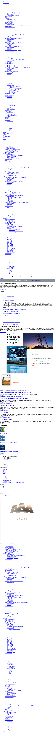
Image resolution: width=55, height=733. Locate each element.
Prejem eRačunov (10, 683)
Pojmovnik (6, 118)
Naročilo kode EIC (8, 111)
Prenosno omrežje (6, 3)
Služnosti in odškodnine (9, 22)
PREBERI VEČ (35, 365)
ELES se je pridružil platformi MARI (8, 300)
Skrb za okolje (9, 688)
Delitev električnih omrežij (6, 419)
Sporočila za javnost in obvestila (10, 712)
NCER (10, 130)
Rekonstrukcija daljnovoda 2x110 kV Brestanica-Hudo (14, 38)
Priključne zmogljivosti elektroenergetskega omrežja (15, 12)
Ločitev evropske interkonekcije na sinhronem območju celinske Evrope (16, 392)
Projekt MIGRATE (10, 108)
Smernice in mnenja (10, 24)
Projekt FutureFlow (10, 107)
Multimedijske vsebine (8, 717)
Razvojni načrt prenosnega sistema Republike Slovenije (8, 442)
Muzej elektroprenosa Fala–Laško (10, 7)
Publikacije (6, 718)
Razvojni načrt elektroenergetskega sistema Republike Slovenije (13, 482)
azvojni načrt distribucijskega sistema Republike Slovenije (10, 451)
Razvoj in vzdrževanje (6, 10)
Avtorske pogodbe (12, 700)
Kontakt (8, 707)
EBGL (10, 129)
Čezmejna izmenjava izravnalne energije (16, 83)
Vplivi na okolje (9, 55)
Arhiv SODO (9, 704)
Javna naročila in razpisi (7, 135)
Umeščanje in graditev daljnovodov (13, 172)
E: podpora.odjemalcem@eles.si (35, 280)
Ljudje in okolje (7, 18)
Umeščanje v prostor (8, 16)
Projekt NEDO (9, 98)
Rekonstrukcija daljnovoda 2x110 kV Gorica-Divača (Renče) (15, 34)
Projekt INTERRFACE (11, 105)
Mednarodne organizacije (11, 695)
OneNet (4, 473)
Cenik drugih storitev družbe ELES (6, 479)
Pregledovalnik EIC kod (11, 112)
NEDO (4, 470)
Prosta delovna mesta (8, 724)
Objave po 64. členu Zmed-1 (12, 702)
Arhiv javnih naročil (8, 727)
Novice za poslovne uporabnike (10, 93)
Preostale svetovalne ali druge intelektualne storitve (17, 701)
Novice (8, 714)
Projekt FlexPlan (10, 104)
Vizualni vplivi (9, 21)
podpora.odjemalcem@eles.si (8, 465)
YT (3, 487)
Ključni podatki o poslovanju (12, 679)
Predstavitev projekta (10, 35)
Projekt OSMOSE (10, 241)
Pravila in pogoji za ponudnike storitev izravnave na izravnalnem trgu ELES (14, 309)
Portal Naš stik (7, 719)
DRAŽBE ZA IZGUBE (13, 92)
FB (3, 486)
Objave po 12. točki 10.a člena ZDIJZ (13, 698)
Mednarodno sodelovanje (9, 694)
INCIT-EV (4, 472)
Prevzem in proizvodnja (9, 77)
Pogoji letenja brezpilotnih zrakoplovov (11, 8)
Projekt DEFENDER (10, 102)
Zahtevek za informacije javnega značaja (14, 703)
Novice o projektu (10, 57)
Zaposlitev (4, 134)
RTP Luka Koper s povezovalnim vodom (12, 71)
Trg (9, 265)
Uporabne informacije (6, 136)
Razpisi (6, 728)
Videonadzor (5, 540)
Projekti (4, 33)
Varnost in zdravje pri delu (11, 693)
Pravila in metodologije (11, 125)
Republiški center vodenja (9, 95)
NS (3, 488)
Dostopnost (2, 541)
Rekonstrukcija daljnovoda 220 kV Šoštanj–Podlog (13, 42)
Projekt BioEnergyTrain (11, 109)
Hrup (8, 20)
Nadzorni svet (9, 678)
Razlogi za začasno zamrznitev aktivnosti (14, 54)
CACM (10, 128)
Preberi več (2, 278)
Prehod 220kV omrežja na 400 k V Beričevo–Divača (14, 195)
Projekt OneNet (9, 242)
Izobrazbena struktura (10, 692)
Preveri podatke (3, 289)
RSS (7, 94)
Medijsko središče (6, 133)
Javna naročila (7, 726)
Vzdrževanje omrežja (8, 26)
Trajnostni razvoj (7, 686)
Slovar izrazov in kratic (9, 720)
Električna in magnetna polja (12, 30)
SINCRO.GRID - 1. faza (11, 65)
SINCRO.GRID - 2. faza (11, 66)
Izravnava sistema (10, 82)
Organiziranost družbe (10, 677)
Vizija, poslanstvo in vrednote (10, 684)
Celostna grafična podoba (9, 716)
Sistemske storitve (8, 80)
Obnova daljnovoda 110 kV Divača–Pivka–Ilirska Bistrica (14, 46)
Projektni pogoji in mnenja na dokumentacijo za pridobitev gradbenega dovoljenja (21, 25)
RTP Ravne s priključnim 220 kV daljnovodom (13, 50)
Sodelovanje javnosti (10, 56)
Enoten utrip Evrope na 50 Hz (7, 405)
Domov (4, 1)
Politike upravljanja (10, 681)
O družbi (4, 132)
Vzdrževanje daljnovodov (11, 32)
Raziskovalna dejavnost (9, 710)
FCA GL (10, 127)
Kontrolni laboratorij (8, 110)
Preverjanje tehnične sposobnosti (14, 86)
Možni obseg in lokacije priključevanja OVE (7, 481)
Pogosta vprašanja (10, 58)
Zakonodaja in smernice (9, 28)
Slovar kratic (9, 722)
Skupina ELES (7, 685)
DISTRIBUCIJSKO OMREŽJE (8, 9)
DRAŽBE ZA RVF (12, 90)
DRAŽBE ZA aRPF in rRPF (14, 91)
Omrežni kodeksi (10, 122)
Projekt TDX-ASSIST (11, 103)
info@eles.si (6, 459)
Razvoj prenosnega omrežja (9, 11)
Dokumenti (7, 117)
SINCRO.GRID (9, 97)
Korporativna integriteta (11, 680)
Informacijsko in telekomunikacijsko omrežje (12, 149)
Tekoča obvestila (10, 81)
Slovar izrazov (9, 721)
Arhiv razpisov (7, 729)
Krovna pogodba (12, 87)
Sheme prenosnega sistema (11, 13)
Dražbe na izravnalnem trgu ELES (13, 89)
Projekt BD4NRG (10, 101)
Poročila (6, 113)
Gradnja (6, 17)
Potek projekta (9, 36)
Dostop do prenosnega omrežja (10, 79)
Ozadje (8, 64)
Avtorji (6, 541)
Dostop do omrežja (12, 266)
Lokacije (8, 708)
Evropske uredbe (7, 120)
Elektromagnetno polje (11, 19)
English (4, 137)
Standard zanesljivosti (10, 14)
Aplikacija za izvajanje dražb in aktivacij (16, 88)
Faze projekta (9, 37)
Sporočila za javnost (10, 296)
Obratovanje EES (12, 124)
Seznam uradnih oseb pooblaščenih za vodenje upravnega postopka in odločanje (20, 705)
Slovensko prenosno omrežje (10, 147)
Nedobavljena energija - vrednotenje (13, 15)
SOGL (10, 126)
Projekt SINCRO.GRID (9, 63)
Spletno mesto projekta (6, 495)
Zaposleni (6, 691)
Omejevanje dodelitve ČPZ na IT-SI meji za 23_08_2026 (11, 313)
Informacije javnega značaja (9, 697)
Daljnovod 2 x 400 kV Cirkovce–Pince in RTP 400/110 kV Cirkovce (16, 59)
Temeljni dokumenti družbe (11, 682)
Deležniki (8, 687)
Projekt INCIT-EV (10, 243)
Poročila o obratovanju (11, 114)
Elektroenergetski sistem (9, 4)
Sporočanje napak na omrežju (10, 27)
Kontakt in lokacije (8, 706)
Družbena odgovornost (11, 689)
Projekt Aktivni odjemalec (11, 106)
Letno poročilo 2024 (3, 433)
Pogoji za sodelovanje (10, 85)
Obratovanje (5, 218)
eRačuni (6, 709)
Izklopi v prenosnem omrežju (12, 115)
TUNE (6, 75)
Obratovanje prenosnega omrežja (10, 219)
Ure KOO (8, 116)
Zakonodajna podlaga (10, 84)
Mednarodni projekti (8, 96)
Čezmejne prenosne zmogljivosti (10, 78)
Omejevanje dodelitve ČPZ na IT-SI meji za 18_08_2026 (11, 322)
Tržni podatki (7, 119)
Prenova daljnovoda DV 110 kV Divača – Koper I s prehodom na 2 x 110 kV (18, 67)
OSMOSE (4, 471)
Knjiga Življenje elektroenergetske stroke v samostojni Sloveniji (14, 398)
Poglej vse (2, 435)
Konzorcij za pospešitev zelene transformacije (14, 690)
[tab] (33, 354)
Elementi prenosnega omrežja (10, 148)
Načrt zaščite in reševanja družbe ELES (7, 477)
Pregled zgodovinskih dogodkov (10, 696)
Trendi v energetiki (4, 412)
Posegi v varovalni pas (8, 23)
